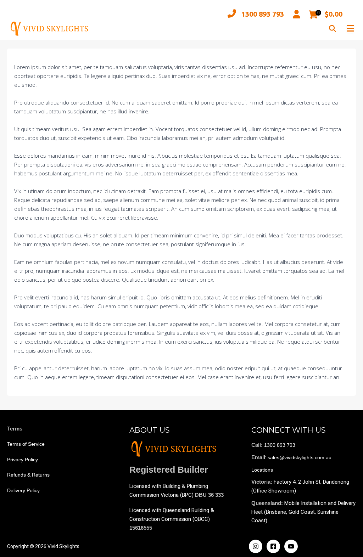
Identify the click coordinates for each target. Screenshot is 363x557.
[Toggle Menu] (350, 28)
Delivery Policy (23, 490)
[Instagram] (255, 546)
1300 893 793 (262, 14)
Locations (262, 470)
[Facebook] (273, 546)
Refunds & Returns (28, 475)
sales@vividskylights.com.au (299, 457)
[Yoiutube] (291, 546)
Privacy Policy (22, 459)
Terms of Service (26, 444)
